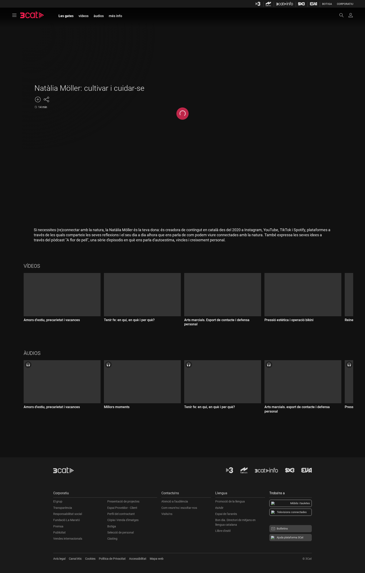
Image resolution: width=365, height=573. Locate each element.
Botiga (327, 3)
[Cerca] (343, 15)
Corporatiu (345, 3)
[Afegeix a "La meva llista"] (37, 99)
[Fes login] (350, 15)
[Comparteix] (46, 99)
